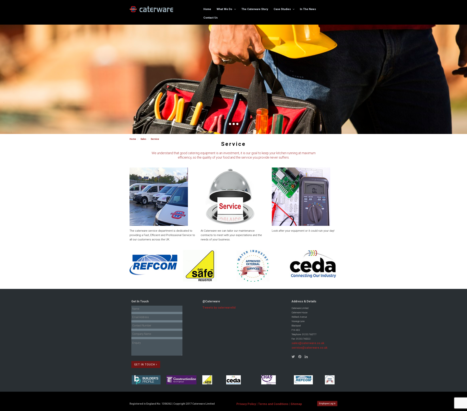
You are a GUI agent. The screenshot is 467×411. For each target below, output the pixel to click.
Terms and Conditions (273, 404)
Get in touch (145, 364)
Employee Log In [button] (327, 403)
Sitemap (296, 404)
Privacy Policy (246, 404)
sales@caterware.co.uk (308, 343)
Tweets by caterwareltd (219, 307)
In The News (308, 9)
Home (207, 9)
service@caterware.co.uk (309, 347)
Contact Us (210, 17)
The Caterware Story (254, 9)
